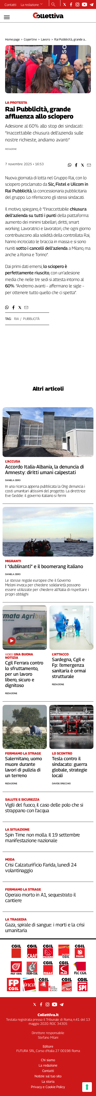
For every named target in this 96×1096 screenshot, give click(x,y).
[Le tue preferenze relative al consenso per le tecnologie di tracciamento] (87, 1087)
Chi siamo (48, 1060)
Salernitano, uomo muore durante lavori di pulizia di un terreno (23, 767)
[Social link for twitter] (65, 4)
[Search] (53, 5)
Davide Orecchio (61, 783)
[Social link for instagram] (77, 4)
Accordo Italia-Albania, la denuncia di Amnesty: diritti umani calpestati (44, 469)
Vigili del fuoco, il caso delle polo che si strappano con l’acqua (44, 807)
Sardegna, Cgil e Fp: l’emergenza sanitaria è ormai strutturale (69, 668)
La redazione (30, 5)
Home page (12, 39)
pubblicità (31, 319)
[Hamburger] (7, 17)
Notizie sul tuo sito (48, 1076)
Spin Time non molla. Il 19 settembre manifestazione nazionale (42, 837)
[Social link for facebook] (71, 4)
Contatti (10, 5)
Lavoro (45, 39)
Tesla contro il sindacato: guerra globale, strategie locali (69, 767)
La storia (48, 1081)
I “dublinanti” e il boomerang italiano (44, 566)
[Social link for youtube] (84, 4)
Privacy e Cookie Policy (48, 1087)
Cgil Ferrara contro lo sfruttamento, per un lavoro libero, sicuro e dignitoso (24, 674)
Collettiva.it (48, 1015)
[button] (70, 165)
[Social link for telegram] (91, 4)
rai (16, 319)
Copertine (30, 39)
